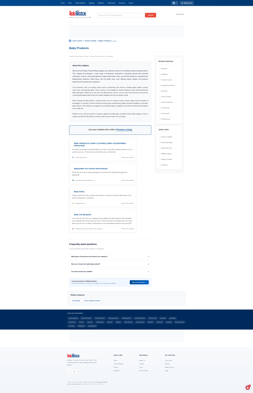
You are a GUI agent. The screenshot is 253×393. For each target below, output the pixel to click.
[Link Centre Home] (81, 13)
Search (150, 15)
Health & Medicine (167, 102)
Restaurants (81, 326)
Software (118, 322)
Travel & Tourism (166, 80)
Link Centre (77, 41)
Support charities (166, 159)
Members (101, 3)
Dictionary (122, 3)
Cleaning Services (113, 318)
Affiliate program (166, 153)
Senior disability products (92, 300)
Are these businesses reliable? (81, 271)
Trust (141, 367)
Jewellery (90, 322)
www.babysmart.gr (81, 157)
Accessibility (76, 300)
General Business (100, 318)
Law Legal (71, 326)
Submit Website (80, 3)
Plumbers (150, 322)
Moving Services (179, 322)
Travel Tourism (153, 318)
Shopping (164, 74)
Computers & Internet (168, 85)
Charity (167, 364)
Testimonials (111, 3)
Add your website (166, 137)
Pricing (116, 367)
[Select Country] (70, 41)
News (70, 3)
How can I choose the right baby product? (85, 264)
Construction (72, 322)
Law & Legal (165, 113)
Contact (141, 364)
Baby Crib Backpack (82, 215)
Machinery (159, 322)
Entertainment (165, 119)
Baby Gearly (79, 192)
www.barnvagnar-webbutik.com (85, 180)
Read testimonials (167, 142)
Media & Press (169, 367)
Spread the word (166, 148)
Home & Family (166, 96)
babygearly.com (80, 203)
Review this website (127, 157)
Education (164, 91)
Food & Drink (165, 108)
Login (166, 370)
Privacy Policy (143, 370)
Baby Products (105, 41)
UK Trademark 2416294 (100, 382)
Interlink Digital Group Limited (74, 384)
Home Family (90, 41)
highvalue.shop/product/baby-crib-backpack (89, 229)
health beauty (100, 322)
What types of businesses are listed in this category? (89, 256)
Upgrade (91, 3)
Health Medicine (126, 318)
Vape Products (128, 322)
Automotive (172, 318)
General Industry (73, 318)
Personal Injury (140, 322)
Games (131, 3)
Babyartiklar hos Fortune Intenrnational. (91, 169)
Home (63, 3)
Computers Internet (140, 318)
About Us (142, 360)
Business (164, 68)
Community (168, 360)
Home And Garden (86, 318)
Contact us (164, 165)
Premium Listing (124, 129)
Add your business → (139, 282)
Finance (81, 322)
